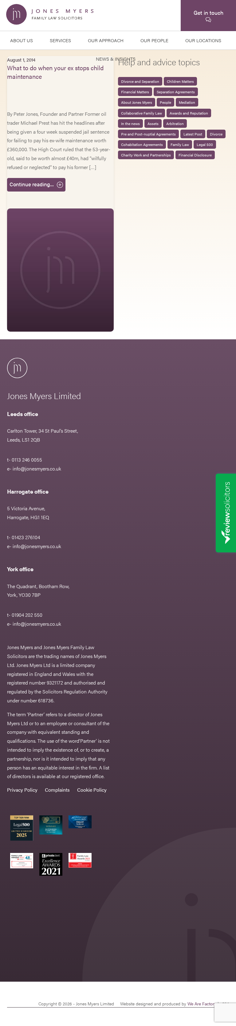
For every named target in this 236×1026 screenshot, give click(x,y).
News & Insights (116, 58)
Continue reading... (32, 184)
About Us (21, 40)
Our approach (106, 40)
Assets (153, 123)
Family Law (180, 144)
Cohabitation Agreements (142, 144)
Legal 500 (205, 144)
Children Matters (180, 81)
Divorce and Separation (140, 81)
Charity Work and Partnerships (146, 155)
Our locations (203, 40)
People (165, 102)
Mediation (187, 102)
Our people (154, 40)
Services (60, 40)
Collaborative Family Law (141, 113)
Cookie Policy (92, 789)
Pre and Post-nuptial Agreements (148, 134)
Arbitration (175, 123)
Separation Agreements (176, 92)
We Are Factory (201, 1003)
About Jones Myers (136, 102)
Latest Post (192, 134)
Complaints (57, 789)
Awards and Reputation (189, 113)
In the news (130, 123)
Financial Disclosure (195, 155)
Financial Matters (135, 92)
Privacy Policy (22, 789)
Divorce (216, 134)
